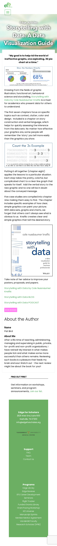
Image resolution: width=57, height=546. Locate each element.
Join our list (36, 391)
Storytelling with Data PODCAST (21, 302)
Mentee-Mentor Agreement (28, 517)
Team (28, 456)
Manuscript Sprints (28, 514)
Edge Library (28, 488)
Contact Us (28, 459)
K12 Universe (28, 511)
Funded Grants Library (28, 504)
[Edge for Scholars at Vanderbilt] (8, 5)
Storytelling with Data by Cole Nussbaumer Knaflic (26, 98)
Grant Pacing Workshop (28, 507)
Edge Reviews (28, 491)
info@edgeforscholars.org (28, 422)
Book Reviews (10, 310)
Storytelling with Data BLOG (19, 297)
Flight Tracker (28, 501)
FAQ (28, 452)
